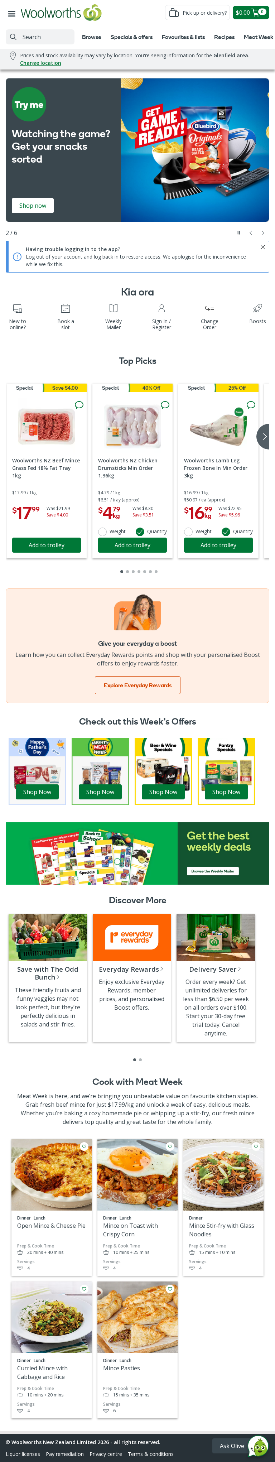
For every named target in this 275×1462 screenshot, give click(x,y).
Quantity (157, 531)
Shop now (32, 206)
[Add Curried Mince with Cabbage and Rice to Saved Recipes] (84, 1289)
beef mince (70, 1104)
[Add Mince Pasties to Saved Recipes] (170, 1289)
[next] (262, 436)
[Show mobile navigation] (13, 12)
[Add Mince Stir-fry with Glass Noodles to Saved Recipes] (256, 1146)
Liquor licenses (23, 1454)
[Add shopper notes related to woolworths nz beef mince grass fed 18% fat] (79, 405)
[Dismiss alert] (263, 247)
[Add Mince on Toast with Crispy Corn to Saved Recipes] (170, 1146)
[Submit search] (13, 36)
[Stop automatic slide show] (238, 232)
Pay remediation (65, 1454)
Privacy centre (106, 1454)
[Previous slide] (251, 232)
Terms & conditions (151, 1454)
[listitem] (134, 1059)
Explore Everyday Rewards (138, 685)
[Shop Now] (37, 771)
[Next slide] (263, 232)
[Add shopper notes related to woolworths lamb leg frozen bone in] (251, 405)
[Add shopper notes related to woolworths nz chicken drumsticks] (165, 405)
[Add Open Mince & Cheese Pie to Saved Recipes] (84, 1146)
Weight (118, 531)
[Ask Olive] (258, 1448)
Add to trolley (46, 545)
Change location (40, 62)
